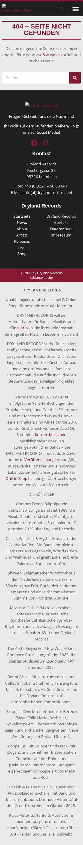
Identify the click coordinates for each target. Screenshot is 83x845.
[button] (75, 9)
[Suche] (75, 78)
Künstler (16, 327)
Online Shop (16, 478)
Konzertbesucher (50, 434)
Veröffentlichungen (41, 459)
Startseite (51, 54)
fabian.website (41, 277)
